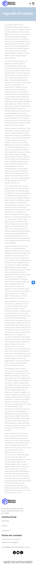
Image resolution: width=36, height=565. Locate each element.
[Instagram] (14, 552)
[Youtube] (18, 552)
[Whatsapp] (21, 552)
